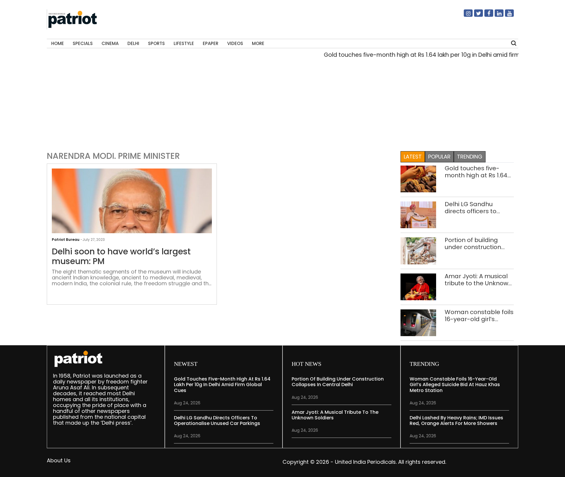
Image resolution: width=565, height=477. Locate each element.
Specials (83, 43)
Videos (235, 43)
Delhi (133, 43)
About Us (59, 460)
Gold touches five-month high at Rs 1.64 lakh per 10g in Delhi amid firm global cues (430, 55)
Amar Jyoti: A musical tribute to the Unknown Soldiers (478, 280)
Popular (439, 156)
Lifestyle (184, 43)
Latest (413, 156)
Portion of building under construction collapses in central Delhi (474, 243)
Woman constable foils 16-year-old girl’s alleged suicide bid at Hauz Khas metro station (479, 315)
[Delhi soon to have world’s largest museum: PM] (132, 228)
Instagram (464, 15)
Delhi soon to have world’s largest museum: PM (121, 256)
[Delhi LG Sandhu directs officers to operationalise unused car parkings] (418, 214)
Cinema (110, 43)
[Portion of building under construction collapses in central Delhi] (418, 250)
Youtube (505, 15)
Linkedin (495, 15)
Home (57, 43)
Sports (156, 43)
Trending (469, 156)
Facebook (485, 15)
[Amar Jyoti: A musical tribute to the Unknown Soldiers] (418, 286)
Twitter (475, 15)
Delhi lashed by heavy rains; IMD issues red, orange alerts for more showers (456, 420)
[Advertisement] (280, 103)
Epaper (210, 43)
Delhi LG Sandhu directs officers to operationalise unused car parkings (478, 208)
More (258, 43)
